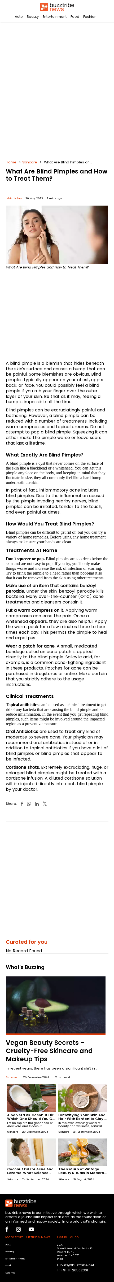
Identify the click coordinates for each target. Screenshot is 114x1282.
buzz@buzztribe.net (77, 1265)
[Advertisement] (57, 89)
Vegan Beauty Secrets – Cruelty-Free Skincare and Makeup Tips (49, 1050)
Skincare (29, 162)
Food (75, 16)
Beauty (33, 16)
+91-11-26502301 (74, 1270)
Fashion (90, 16)
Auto (19, 16)
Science (10, 1272)
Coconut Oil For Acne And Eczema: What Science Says (30, 1173)
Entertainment (55, 16)
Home (11, 162)
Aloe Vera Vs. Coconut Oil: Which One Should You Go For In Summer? (31, 1119)
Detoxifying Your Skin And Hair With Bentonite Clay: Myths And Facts (82, 1119)
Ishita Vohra (14, 198)
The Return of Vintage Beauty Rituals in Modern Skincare (81, 1173)
